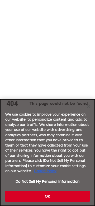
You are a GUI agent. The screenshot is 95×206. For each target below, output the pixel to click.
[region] (47, 152)
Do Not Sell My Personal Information (47, 181)
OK (47, 196)
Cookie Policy (45, 170)
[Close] (88, 106)
